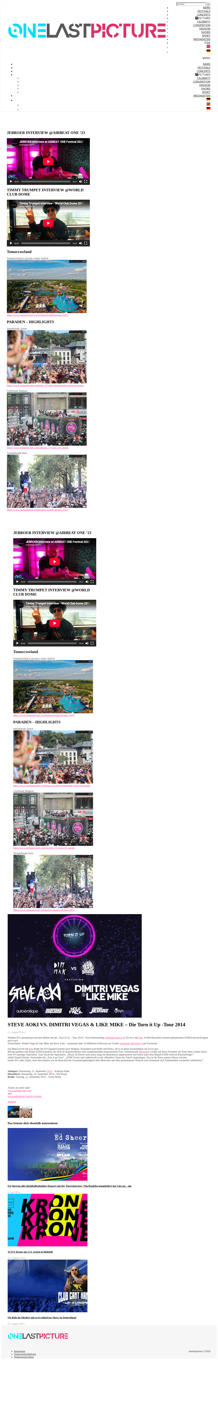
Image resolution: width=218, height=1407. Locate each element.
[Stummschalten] (80, 181)
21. (27, 1077)
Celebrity (203, 21)
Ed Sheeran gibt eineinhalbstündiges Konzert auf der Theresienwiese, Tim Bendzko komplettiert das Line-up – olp (69, 1186)
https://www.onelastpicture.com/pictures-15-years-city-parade (37, 447)
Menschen (144, 1051)
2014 (49, 1071)
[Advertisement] (97, 1383)
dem (31, 1048)
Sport (206, 35)
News (206, 7)
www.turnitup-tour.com (19, 1090)
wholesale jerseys (113, 1037)
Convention (201, 25)
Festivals (204, 11)
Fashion (204, 28)
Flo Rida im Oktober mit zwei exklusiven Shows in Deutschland (42, 1317)
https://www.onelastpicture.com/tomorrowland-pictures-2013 (37, 315)
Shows (205, 32)
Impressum (19, 1351)
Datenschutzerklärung (25, 1354)
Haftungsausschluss (24, 1357)
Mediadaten (201, 39)
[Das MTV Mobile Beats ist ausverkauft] (14, 1117)
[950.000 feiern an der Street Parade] (26, 1117)
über (141, 1037)
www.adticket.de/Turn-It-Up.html (24, 1096)
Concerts (203, 14)
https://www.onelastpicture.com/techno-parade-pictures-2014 (37, 510)
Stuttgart (12, 1101)
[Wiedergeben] (11, 181)
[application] (48, 161)
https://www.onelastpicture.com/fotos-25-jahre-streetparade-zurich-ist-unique (45, 385)
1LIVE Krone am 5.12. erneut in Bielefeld (30, 1252)
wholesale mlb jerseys (131, 1043)
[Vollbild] (85, 181)
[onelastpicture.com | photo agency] (87, 57)
